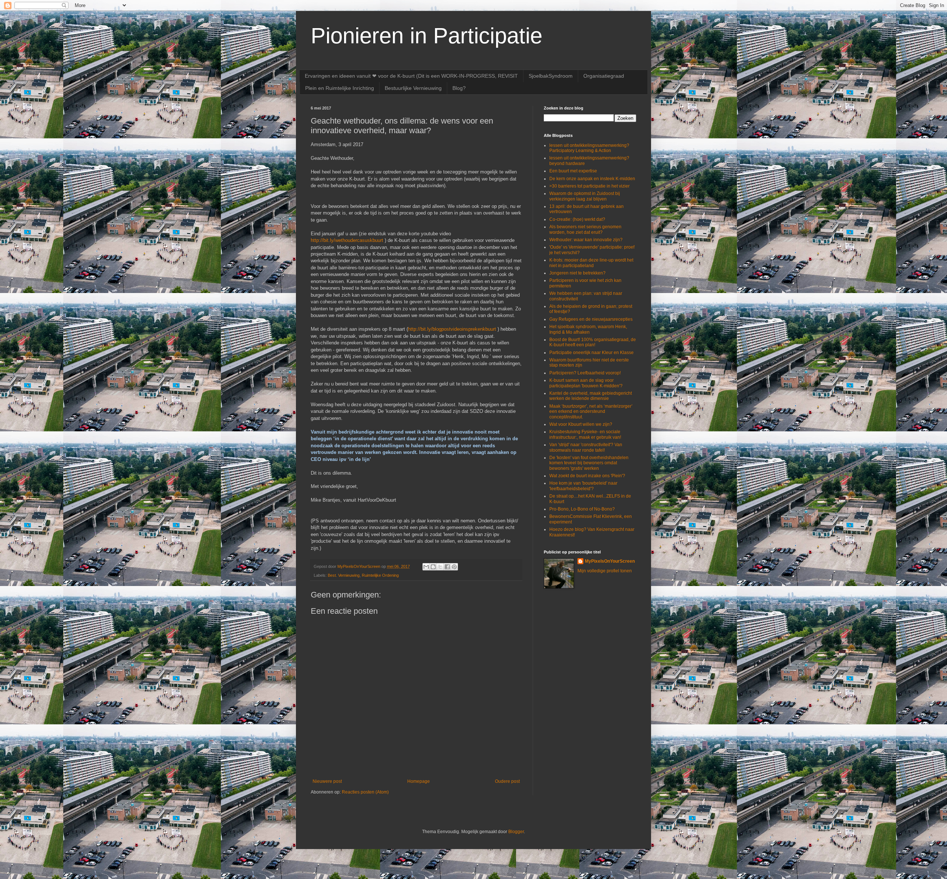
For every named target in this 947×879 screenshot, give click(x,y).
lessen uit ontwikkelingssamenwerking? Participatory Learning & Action (589, 148)
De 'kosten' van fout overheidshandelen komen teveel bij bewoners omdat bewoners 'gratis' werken (588, 463)
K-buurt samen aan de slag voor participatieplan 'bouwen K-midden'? (586, 383)
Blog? (459, 88)
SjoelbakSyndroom (551, 76)
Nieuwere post (327, 781)
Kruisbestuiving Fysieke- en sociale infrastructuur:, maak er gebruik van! (585, 434)
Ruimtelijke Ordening (380, 575)
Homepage (418, 781)
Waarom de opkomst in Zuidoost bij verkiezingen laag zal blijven (584, 196)
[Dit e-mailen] (426, 566)
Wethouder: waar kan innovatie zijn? (586, 239)
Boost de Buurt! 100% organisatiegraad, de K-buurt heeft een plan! (592, 342)
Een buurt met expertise (573, 171)
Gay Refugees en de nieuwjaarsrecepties (591, 319)
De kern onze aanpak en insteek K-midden (592, 178)
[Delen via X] (440, 566)
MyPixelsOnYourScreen (610, 561)
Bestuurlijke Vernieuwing (413, 88)
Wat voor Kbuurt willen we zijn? (580, 424)
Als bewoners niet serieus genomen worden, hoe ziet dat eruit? (585, 229)
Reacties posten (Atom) (365, 792)
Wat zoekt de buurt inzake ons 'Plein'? (587, 475)
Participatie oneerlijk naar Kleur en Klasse (591, 352)
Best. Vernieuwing (344, 575)
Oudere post (507, 781)
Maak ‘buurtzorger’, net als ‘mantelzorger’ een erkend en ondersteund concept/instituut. (591, 412)
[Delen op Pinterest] (454, 566)
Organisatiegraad (603, 76)
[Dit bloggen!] (433, 566)
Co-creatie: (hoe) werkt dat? (577, 219)
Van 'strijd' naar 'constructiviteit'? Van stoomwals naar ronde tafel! (585, 447)
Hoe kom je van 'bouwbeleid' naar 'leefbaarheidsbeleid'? (583, 486)
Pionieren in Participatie (426, 35)
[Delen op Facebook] (447, 566)
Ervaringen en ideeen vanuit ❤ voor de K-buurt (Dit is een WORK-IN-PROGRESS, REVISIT (411, 76)
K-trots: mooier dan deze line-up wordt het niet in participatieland (591, 262)
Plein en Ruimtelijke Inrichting (339, 88)
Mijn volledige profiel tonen (604, 570)
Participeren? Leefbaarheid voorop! (585, 372)
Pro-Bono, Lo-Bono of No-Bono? (582, 509)
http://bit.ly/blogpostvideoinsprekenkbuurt (452, 329)
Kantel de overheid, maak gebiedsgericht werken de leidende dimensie (590, 396)
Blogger (516, 831)
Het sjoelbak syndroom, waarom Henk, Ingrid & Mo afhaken (588, 329)
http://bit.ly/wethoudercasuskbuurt (347, 240)
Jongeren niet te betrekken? (577, 273)
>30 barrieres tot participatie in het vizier (589, 186)
